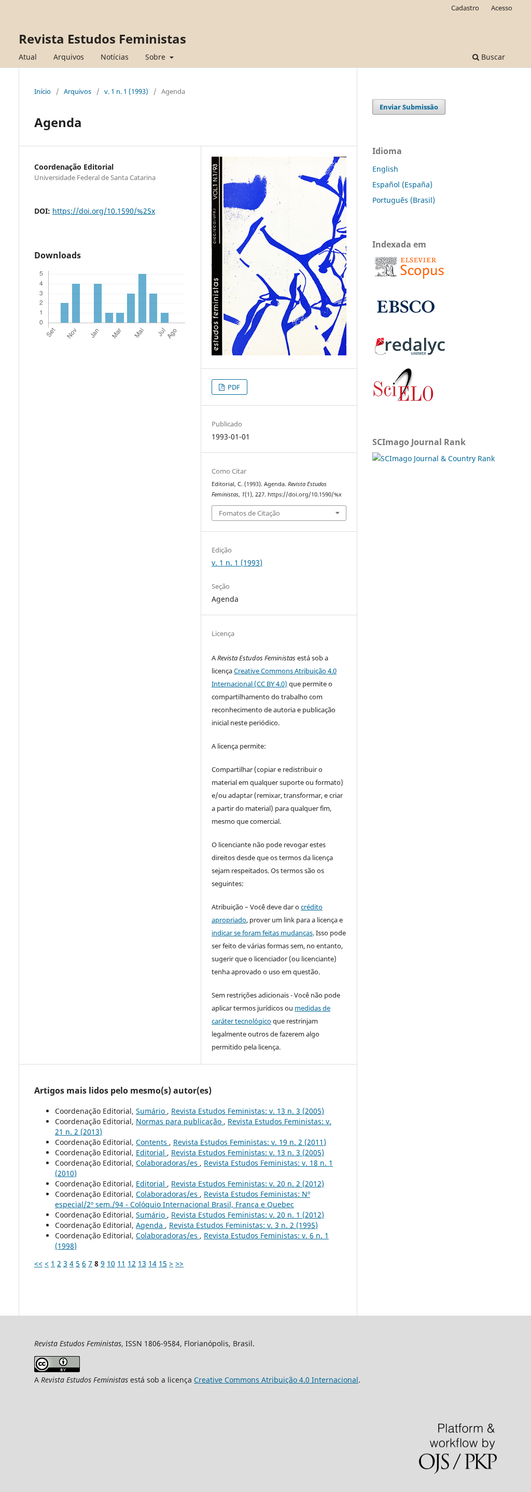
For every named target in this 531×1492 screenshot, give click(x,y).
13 (142, 1263)
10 (111, 1263)
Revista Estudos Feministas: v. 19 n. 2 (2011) (249, 1142)
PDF (233, 387)
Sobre (156, 57)
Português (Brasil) (403, 200)
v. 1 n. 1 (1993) (126, 91)
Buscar (492, 57)
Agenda (150, 1225)
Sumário (151, 1111)
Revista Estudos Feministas (102, 38)
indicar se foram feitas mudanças (262, 932)
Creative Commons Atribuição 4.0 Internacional (276, 1380)
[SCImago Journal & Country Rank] (433, 458)
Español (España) (402, 184)
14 (152, 1263)
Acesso (501, 7)
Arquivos (68, 57)
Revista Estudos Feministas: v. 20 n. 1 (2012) (247, 1215)
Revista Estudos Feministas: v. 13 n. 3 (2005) (247, 1111)
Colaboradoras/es (168, 1163)
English (385, 169)
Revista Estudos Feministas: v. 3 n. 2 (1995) (243, 1225)
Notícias (115, 57)
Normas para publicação (179, 1121)
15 (163, 1263)
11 (121, 1263)
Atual (28, 57)
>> (179, 1263)
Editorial (151, 1152)
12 (132, 1263)
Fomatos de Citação (249, 513)
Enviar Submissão (409, 107)
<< (38, 1263)
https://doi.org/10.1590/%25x (103, 211)
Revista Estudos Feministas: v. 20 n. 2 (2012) (247, 1184)
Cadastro (465, 7)
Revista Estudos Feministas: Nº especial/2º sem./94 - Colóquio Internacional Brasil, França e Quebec (182, 1199)
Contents (152, 1142)
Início (42, 91)
